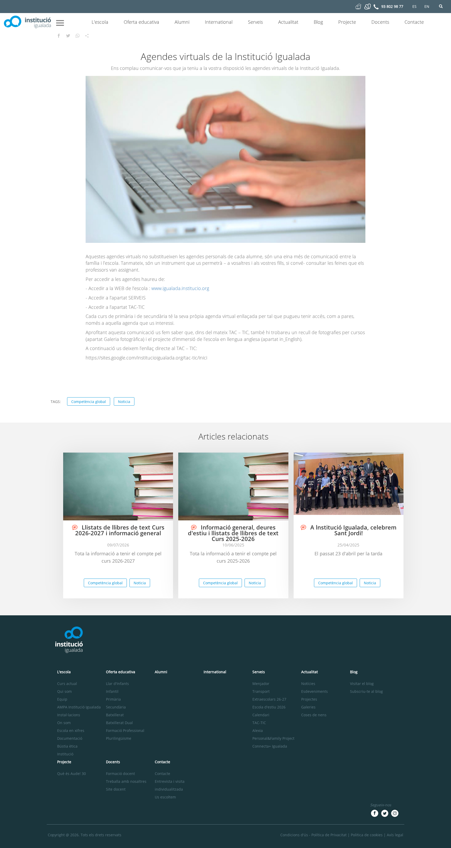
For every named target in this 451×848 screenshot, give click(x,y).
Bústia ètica (67, 746)
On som (64, 722)
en (426, 6)
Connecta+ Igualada (269, 746)
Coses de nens (314, 714)
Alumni (182, 22)
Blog (318, 22)
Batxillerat (115, 714)
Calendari (260, 714)
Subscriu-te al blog (366, 691)
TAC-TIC (259, 722)
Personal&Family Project (273, 738)
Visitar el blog (362, 683)
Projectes (309, 699)
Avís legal (395, 834)
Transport (261, 691)
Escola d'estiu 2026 (269, 707)
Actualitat (288, 22)
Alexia (257, 730)
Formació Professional (125, 730)
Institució (65, 753)
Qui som (64, 691)
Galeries (308, 707)
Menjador (260, 683)
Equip (62, 699)
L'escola (100, 22)
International (219, 22)
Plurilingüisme (118, 738)
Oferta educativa (141, 22)
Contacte (414, 22)
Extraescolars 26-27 (269, 699)
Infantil (112, 691)
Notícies (308, 683)
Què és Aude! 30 (71, 773)
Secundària (116, 707)
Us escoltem (165, 797)
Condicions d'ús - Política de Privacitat (313, 834)
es (414, 6)
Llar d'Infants (117, 683)
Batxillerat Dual (119, 722)
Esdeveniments (314, 691)
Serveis (255, 22)
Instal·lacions (68, 714)
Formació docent (120, 773)
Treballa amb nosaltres (126, 781)
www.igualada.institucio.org (180, 288)
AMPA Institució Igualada (79, 707)
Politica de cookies (367, 834)
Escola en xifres (70, 730)
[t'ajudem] (358, 6)
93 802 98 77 (392, 6)
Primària (113, 699)
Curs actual (67, 683)
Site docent (116, 789)
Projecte (347, 22)
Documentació (69, 738)
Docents (380, 22)
